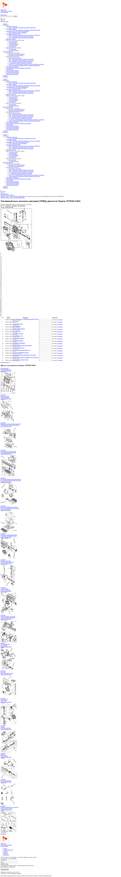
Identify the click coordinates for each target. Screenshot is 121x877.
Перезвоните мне (4, 869)
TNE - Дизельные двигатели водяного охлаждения (21, 37)
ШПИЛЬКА (15, 321)
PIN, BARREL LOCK (18, 336)
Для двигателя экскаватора (12, 71)
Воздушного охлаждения (15, 58)
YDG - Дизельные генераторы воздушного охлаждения (22, 27)
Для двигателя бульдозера (12, 70)
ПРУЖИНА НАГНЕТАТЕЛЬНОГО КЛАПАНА (24, 355)
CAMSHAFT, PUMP (17, 324)
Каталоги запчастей (8, 51)
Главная (5, 23)
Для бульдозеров (13, 42)
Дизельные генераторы (11, 26)
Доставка (5, 851)
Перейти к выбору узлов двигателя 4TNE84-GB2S (13, 197)
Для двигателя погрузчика (12, 73)
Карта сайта (6, 855)
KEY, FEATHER (17, 331)
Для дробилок (12, 46)
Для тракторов (12, 49)
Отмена (2, 864)
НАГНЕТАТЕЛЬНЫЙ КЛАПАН (21, 352)
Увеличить (8, 205)
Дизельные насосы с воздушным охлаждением (17, 31)
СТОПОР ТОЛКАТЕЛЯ (18, 347)
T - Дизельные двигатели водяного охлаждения (20, 63)
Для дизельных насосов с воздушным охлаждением (18, 68)
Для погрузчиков (13, 45)
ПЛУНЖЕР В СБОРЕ (18, 333)
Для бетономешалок (14, 44)
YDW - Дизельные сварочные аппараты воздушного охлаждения (24, 30)
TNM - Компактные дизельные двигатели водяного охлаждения (24, 35)
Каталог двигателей (8, 849)
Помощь (5, 75)
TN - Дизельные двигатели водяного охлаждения (21, 61)
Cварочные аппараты (11, 28)
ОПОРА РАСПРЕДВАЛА (19, 328)
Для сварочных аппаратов (12, 66)
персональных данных (15, 873)
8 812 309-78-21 (10, 195)
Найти (15, 16)
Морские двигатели (11, 39)
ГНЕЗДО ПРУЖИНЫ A (18, 338)
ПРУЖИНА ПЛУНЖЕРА (19, 343)
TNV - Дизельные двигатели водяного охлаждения (21, 36)
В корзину (60, 319)
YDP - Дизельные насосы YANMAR (17, 32)
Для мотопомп (9, 69)
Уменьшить (14, 205)
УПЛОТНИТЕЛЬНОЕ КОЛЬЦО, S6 (21, 350)
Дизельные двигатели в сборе (13, 34)
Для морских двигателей (12, 74)
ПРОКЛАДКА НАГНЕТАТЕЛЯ (20, 359)
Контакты (5, 76)
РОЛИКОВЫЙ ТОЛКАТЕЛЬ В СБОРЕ (22, 345)
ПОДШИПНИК (16, 326)
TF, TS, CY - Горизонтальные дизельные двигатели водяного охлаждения (26, 64)
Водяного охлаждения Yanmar (16, 55)
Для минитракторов (13, 50)
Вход (7, 864)
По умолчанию (21, 205)
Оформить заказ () (5, 362)
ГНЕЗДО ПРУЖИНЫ (18, 340)
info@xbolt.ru (4, 15)
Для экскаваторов (13, 41)
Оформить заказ (4, 21)
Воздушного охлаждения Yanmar (17, 54)
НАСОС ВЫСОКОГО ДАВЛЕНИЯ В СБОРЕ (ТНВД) (25, 319)
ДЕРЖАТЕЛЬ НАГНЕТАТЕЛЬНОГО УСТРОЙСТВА (26, 357)
